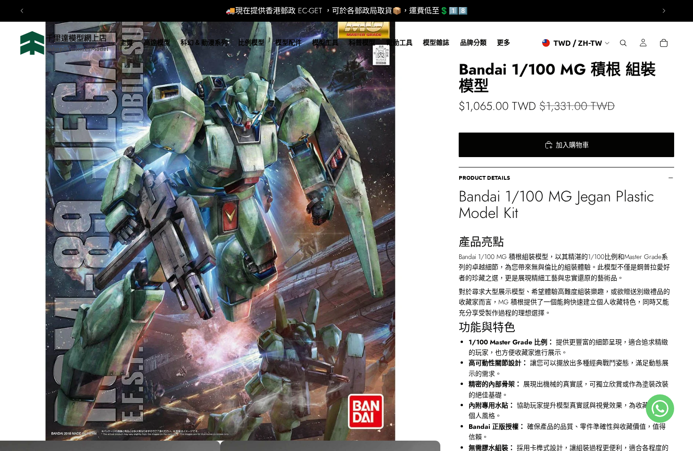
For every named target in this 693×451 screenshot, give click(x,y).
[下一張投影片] (663, 10)
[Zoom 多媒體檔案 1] (220, 220)
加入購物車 (572, 145)
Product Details (484, 177)
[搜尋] (623, 43)
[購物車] (663, 43)
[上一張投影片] (22, 10)
